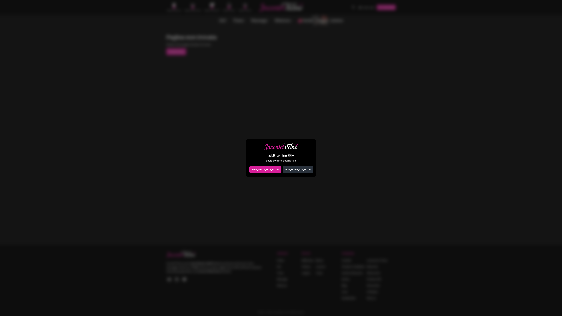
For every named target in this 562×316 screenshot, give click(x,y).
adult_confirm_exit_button (298, 169)
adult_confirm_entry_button (265, 169)
